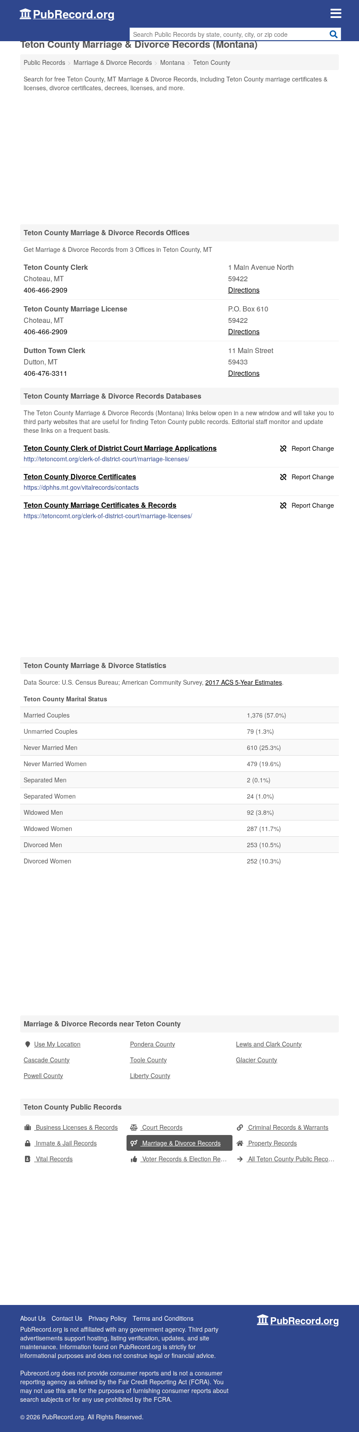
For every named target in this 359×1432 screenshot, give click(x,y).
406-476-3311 (45, 373)
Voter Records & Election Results (187, 1158)
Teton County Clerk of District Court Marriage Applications (120, 448)
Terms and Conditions (163, 1318)
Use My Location (57, 1044)
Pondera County (152, 1044)
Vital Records (53, 1158)
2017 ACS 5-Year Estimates (243, 682)
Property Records (271, 1143)
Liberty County (150, 1075)
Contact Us (67, 1318)
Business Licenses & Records (76, 1127)
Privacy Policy (107, 1318)
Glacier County (256, 1059)
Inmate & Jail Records (65, 1143)
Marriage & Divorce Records (181, 1143)
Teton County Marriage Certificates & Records (100, 505)
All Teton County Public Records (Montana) (292, 1158)
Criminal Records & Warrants (287, 1127)
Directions (244, 290)
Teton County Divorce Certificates (80, 476)
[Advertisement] (179, 157)
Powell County (43, 1075)
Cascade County (47, 1059)
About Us (33, 1318)
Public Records (44, 62)
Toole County (148, 1059)
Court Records (162, 1127)
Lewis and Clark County (269, 1044)
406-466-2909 (45, 290)
